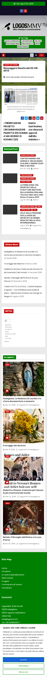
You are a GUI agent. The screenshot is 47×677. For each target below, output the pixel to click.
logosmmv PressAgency (29, 405)
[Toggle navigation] (32, 55)
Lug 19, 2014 (25, 200)
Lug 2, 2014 (24, 225)
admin (36, 168)
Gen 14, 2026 (10, 496)
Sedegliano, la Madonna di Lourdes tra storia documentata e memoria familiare (22, 401)
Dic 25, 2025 (10, 543)
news (39, 206)
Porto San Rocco (27, 44)
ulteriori (6, 341)
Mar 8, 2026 (10, 449)
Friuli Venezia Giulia (13, 44)
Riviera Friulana (23, 46)
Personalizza (23, 666)
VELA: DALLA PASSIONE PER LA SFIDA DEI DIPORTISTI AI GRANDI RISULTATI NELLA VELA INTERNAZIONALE (30, 218)
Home (4, 568)
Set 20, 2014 (25, 168)
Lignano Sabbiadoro (12, 41)
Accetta (23, 660)
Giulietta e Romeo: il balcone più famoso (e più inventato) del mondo (23, 491)
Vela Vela (38, 41)
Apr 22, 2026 (10, 405)
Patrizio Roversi (27, 77)
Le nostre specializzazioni (13, 574)
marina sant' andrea (11, 65)
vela (34, 210)
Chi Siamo (6, 571)
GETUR (37, 44)
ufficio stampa (26, 182)
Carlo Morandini (27, 41)
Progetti (5, 581)
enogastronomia (26, 175)
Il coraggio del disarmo (14, 263)
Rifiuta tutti (23, 672)
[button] (36, 55)
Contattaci (7, 588)
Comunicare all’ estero (12, 584)
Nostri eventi (7, 578)
